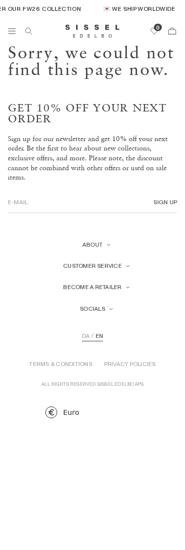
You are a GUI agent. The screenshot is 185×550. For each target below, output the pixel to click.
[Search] (29, 31)
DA (86, 336)
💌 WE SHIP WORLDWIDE (138, 8)
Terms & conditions (60, 364)
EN (99, 336)
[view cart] (172, 31)
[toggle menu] (12, 31)
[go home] (92, 31)
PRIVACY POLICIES (130, 364)
